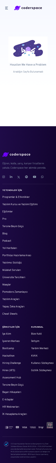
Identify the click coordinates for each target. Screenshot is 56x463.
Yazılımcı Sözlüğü (12, 262)
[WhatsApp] (42, 177)
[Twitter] (19, 177)
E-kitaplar (8, 399)
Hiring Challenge (11, 363)
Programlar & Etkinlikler (16, 197)
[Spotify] (26, 177)
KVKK (34, 355)
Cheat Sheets (9, 314)
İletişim (35, 341)
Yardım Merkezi (39, 348)
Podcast (6, 241)
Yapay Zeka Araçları (13, 306)
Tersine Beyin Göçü (12, 226)
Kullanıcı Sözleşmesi (42, 363)
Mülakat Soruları (11, 270)
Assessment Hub (11, 377)
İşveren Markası (11, 341)
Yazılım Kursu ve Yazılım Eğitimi (20, 204)
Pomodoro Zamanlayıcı (15, 292)
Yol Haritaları (9, 248)
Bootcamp (8, 348)
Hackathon (8, 355)
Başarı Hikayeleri (11, 392)
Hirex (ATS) (8, 370)
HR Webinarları (10, 407)
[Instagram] (4, 177)
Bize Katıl (36, 334)
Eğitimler (7, 211)
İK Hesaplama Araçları (14, 414)
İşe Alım (6, 334)
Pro (4, 219)
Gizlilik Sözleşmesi (41, 370)
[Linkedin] (11, 177)
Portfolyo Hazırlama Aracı (16, 255)
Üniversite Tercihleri (13, 277)
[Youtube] (34, 177)
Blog (4, 233)
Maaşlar (6, 284)
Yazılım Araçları (10, 299)
